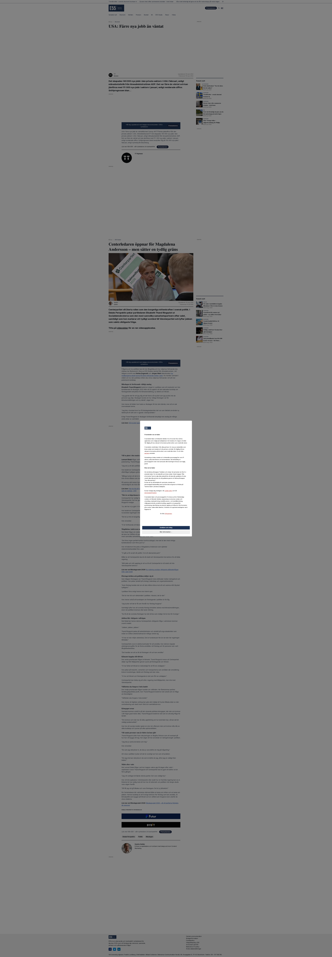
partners (146, 453)
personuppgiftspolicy (150, 493)
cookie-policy (168, 491)
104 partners (168, 513)
